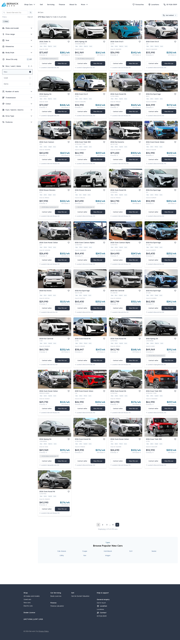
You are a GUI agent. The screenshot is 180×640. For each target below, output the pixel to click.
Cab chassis (61, 551)
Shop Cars (28, 4)
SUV (131, 551)
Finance (62, 4)
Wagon (107, 555)
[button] (31, 12)
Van (84, 555)
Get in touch (101, 603)
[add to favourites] (68, 41)
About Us (73, 4)
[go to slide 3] (54, 37)
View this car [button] (62, 63)
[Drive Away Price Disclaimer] (46, 55)
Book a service (55, 596)
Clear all (30, 17)
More (83, 4)
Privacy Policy (44, 631)
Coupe (84, 551)
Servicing (50, 4)
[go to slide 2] (52, 37)
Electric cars (28, 606)
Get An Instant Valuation (80, 596)
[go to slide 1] (51, 37)
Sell (41, 4)
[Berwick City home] (10, 4)
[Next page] (117, 525)
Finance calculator (57, 606)
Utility (62, 555)
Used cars (27, 599)
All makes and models (32, 596)
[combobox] (15, 12)
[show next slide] (68, 31)
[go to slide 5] (57, 37)
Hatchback (108, 551)
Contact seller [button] (47, 63)
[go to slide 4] (56, 37)
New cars (27, 603)
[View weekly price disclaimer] (69, 55)
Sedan (154, 551)
